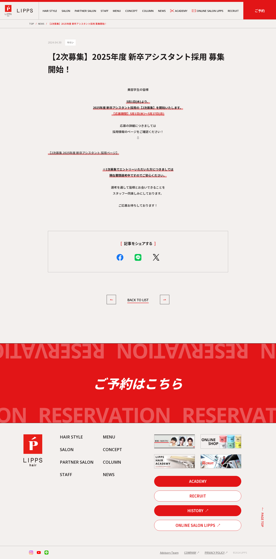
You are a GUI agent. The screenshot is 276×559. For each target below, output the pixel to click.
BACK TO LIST (138, 300)
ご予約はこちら (138, 383)
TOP (31, 23)
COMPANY (190, 552)
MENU (117, 11)
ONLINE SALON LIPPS (210, 11)
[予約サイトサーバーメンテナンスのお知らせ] (164, 300)
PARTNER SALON (85, 11)
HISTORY (195, 510)
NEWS (162, 11)
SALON (66, 11)
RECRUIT (233, 11)
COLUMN (148, 11)
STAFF (104, 11)
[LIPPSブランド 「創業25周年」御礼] (111, 300)
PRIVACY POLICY (215, 552)
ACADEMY (181, 11)
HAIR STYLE (50, 11)
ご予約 (260, 10)
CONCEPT (131, 11)
